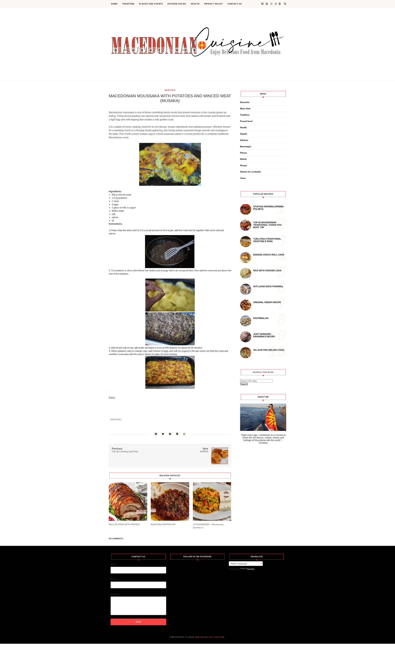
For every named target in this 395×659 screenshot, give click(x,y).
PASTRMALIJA (260, 318)
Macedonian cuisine (210, 637)
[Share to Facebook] (155, 433)
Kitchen (244, 140)
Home (114, 4)
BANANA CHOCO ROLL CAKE (268, 254)
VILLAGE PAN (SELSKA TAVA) (268, 350)
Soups (243, 165)
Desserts (244, 102)
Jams (243, 178)
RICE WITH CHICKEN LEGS (267, 270)
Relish (243, 159)
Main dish (170, 90)
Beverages (245, 146)
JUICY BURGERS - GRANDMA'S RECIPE (264, 335)
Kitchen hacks (177, 4)
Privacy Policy (213, 4)
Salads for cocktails (250, 171)
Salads (243, 134)
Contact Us (235, 4)
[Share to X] (162, 433)
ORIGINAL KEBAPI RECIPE (267, 302)
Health (195, 4)
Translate (250, 569)
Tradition (128, 4)
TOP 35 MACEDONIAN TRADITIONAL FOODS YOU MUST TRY (267, 225)
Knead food (246, 121)
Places (243, 153)
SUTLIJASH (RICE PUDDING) (268, 286)
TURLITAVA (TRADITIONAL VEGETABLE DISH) (267, 240)
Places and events (151, 4)
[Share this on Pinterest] (170, 433)
